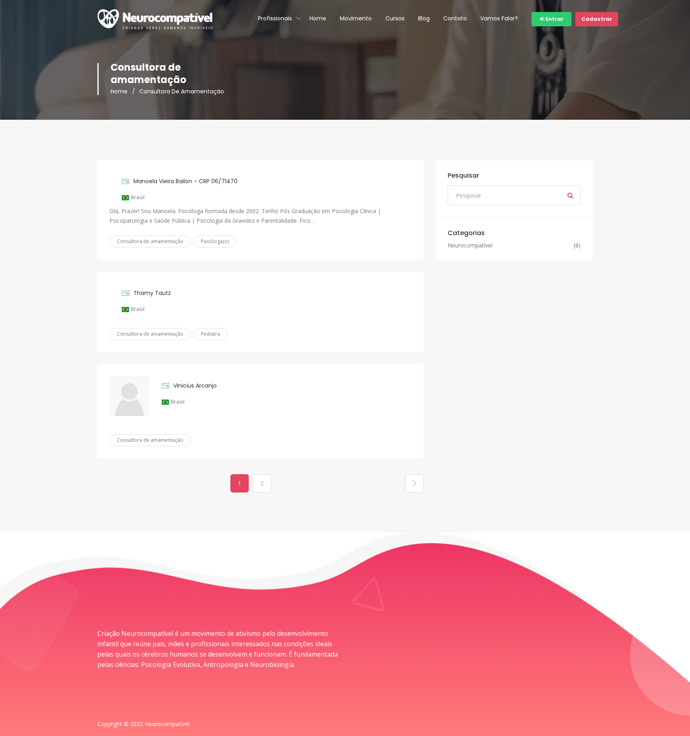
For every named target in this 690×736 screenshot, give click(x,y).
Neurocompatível (470, 245)
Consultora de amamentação (150, 241)
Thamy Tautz (152, 293)
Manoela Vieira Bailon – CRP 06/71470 (185, 181)
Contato (455, 18)
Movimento (356, 18)
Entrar (553, 19)
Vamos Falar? (499, 18)
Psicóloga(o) (215, 241)
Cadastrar (596, 19)
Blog (424, 18)
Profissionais (275, 18)
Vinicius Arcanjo (195, 386)
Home (317, 18)
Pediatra (210, 333)
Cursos (394, 18)
